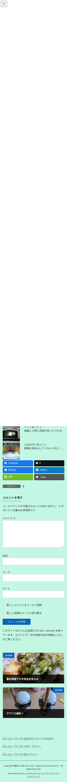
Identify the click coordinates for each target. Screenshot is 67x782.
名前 (5, 555)
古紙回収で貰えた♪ (35, 444)
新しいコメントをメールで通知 (24, 604)
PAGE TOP (62, 755)
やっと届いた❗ (33, 426)
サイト (6, 588)
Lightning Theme (39, 773)
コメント (9, 518)
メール (6, 572)
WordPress (23, 773)
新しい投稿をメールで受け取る (24, 612)
